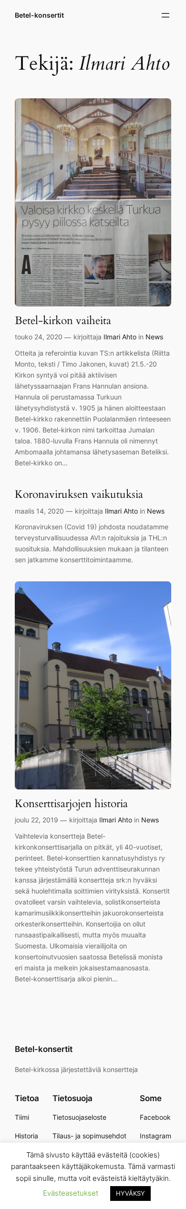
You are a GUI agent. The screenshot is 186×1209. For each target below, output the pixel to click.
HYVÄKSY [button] (130, 1193)
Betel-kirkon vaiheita (63, 320)
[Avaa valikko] (165, 15)
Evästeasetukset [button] (70, 1193)
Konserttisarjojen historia (71, 803)
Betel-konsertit (39, 15)
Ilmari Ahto (119, 337)
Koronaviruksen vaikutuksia (79, 494)
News (154, 337)
